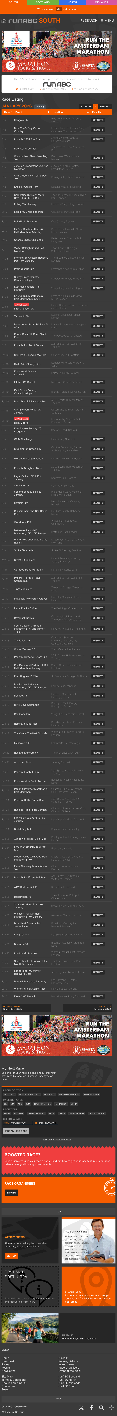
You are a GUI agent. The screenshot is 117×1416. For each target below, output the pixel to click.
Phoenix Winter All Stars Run (30, 656)
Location (58, 112)
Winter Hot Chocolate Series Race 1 (30, 541)
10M (28, 1104)
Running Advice (68, 1361)
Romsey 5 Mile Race (25, 723)
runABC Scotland (69, 1376)
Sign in (11, 1192)
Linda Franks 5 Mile (25, 608)
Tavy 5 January (23, 588)
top (58, 1211)
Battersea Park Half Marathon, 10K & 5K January (30, 532)
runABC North (67, 1379)
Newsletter (8, 1370)
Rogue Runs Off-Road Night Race (30, 336)
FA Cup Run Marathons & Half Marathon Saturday (28, 231)
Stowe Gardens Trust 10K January (28, 906)
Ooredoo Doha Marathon (28, 569)
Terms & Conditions (14, 1379)
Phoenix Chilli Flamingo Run (30, 401)
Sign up (11, 1255)
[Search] (101, 1408)
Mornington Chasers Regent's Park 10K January (31, 259)
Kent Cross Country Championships (25, 392)
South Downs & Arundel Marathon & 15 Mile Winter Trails (29, 628)
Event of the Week (70, 1370)
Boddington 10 (22, 896)
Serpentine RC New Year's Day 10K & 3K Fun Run (29, 196)
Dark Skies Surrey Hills (27, 364)
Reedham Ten (22, 714)
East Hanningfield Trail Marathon (27, 288)
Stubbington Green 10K (27, 448)
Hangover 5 (21, 120)
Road (7, 1113)
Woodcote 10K (22, 522)
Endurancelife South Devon (30, 781)
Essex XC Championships (28, 211)
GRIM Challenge (23, 439)
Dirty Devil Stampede (26, 704)
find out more (70, 9)
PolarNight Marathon (26, 221)
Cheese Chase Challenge (28, 239)
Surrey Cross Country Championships (26, 278)
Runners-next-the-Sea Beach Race (30, 512)
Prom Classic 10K (24, 268)
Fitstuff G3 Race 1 (24, 382)
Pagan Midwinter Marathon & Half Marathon (31, 790)
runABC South (67, 1386)
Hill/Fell (18, 1113)
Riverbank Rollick (24, 617)
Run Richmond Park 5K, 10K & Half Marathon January (31, 667)
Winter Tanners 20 (24, 649)
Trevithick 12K (22, 640)
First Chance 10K (24, 308)
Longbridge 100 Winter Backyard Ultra (27, 972)
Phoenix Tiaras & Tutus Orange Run (27, 579)
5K (5, 1104)
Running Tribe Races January (30, 809)
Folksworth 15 (22, 743)
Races (5, 1364)
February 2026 (102, 1008)
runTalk (63, 1358)
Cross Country (36, 1113)
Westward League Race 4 (28, 458)
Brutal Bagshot (22, 829)
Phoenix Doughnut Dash (28, 468)
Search (6, 1389)
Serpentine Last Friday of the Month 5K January (31, 962)
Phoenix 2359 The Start (28, 139)
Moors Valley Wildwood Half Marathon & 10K (30, 858)
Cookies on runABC (14, 1383)
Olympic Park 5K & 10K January (27, 411)
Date (7, 112)
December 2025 (12, 1008)
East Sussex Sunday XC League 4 (27, 430)
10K (20, 1104)
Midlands (101, 2)
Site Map (7, 1376)
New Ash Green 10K (25, 148)
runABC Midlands (69, 1383)
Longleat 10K (21, 934)
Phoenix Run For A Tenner (29, 345)
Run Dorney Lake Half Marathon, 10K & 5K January (30, 686)
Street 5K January (24, 559)
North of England (29, 1094)
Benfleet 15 (20, 695)
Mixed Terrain (76, 1113)
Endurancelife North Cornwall (25, 373)
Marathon (61, 1104)
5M (12, 1104)
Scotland (43, 2)
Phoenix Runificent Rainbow (30, 877)
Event (18, 112)
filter (38, 107)
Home (5, 1358)
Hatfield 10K (21, 502)
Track (62, 1113)
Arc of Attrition (22, 762)
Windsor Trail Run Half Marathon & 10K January (28, 915)
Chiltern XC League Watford (30, 354)
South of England (69, 1094)
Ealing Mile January (25, 204)
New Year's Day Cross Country (27, 130)
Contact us (8, 1386)
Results (97, 120)
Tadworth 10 (21, 316)
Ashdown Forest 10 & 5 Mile (30, 838)
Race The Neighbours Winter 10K (30, 868)
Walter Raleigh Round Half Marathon (29, 249)
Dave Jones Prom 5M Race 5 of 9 (31, 326)
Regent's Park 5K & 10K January (27, 478)
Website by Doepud (13, 1412)
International (91, 1094)
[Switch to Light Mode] (111, 1408)
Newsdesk (8, 1361)
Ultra (74, 1104)
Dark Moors (21, 422)
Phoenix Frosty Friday (26, 772)
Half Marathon (42, 1104)
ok (58, 9)
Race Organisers (68, 1367)
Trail (51, 1113)
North (72, 2)
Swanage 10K (22, 485)
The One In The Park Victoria (30, 733)
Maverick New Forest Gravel (30, 598)
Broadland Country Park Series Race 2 (28, 925)
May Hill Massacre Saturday (30, 981)
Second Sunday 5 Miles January (27, 493)
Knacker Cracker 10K (26, 186)
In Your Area (66, 1364)
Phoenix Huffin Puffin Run (29, 800)
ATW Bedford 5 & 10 (25, 887)
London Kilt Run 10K (25, 953)
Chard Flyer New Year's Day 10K (30, 177)
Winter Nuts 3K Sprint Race (30, 988)
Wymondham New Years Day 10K (31, 158)
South (13, 2)
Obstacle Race (97, 1113)
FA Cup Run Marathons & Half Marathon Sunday (28, 297)
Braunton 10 (21, 944)
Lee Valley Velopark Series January (29, 819)
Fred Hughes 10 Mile (26, 676)
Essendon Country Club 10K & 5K (30, 848)
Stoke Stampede (23, 550)
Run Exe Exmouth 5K (26, 752)
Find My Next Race (16, 1131)
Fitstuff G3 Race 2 (24, 996)
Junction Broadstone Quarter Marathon (31, 167)
